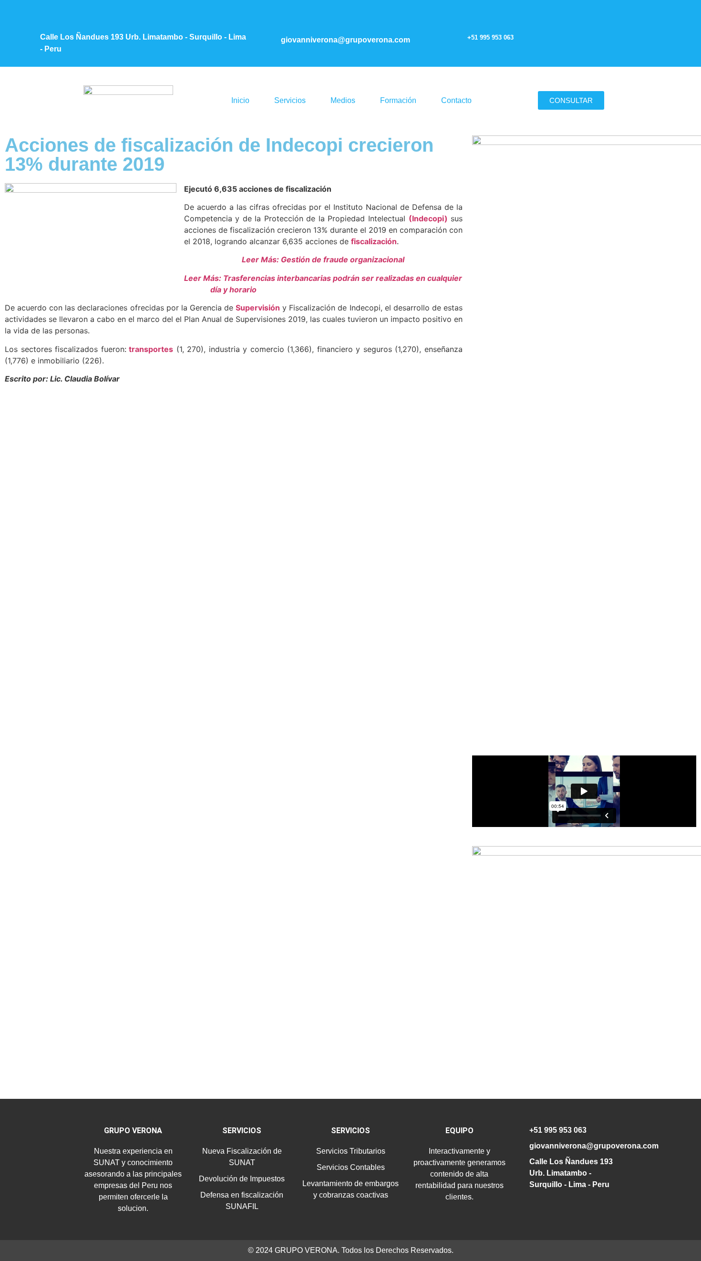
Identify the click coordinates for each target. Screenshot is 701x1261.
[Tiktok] (609, 13)
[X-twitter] (551, 13)
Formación (398, 100)
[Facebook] (532, 13)
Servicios (290, 100)
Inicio (240, 100)
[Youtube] (570, 13)
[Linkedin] (590, 13)
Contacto (456, 100)
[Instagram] (513, 13)
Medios (342, 100)
